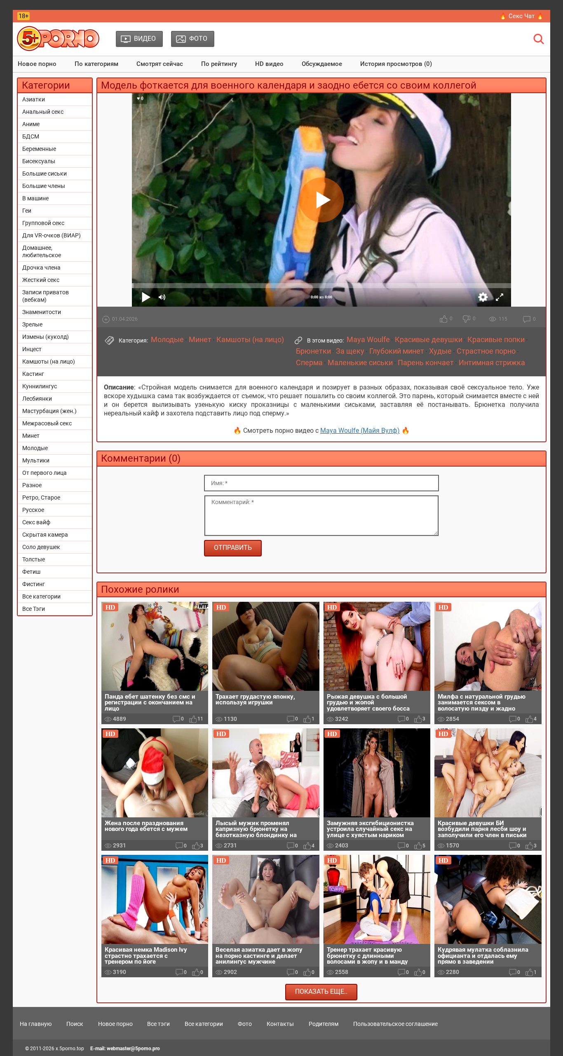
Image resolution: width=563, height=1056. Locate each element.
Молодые (35, 448)
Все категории (41, 596)
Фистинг (33, 584)
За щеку (350, 351)
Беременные (39, 148)
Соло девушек (41, 547)
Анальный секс (42, 111)
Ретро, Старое (41, 497)
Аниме (31, 124)
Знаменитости (41, 312)
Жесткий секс (40, 280)
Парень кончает (426, 363)
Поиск (74, 1024)
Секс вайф (36, 522)
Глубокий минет (396, 351)
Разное (32, 485)
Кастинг (33, 374)
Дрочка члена (41, 267)
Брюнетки (313, 351)
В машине (35, 198)
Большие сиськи (44, 173)
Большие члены (43, 186)
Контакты (280, 1024)
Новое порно (37, 64)
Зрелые (32, 324)
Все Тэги (33, 608)
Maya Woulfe (368, 340)
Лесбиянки (37, 398)
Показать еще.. (321, 991)
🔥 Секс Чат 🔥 (521, 16)
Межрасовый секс (47, 423)
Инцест (32, 349)
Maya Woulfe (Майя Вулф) (360, 430)
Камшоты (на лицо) (48, 361)
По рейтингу (219, 64)
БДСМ (30, 136)
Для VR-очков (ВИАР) (51, 235)
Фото (245, 1024)
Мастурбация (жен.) (49, 411)
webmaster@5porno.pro (133, 1048)
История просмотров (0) (396, 64)
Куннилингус (39, 386)
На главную (36, 1024)
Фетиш (31, 571)
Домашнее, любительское (41, 251)
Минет (31, 435)
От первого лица (44, 472)
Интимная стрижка (492, 363)
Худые (440, 351)
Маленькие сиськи (360, 363)
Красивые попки (496, 340)
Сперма (309, 363)
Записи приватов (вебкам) (45, 296)
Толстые (33, 559)
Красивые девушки (428, 340)
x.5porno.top (70, 1048)
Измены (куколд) (45, 336)
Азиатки (33, 99)
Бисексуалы (38, 161)
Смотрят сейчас (159, 64)
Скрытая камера (45, 534)
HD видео (269, 64)
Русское (33, 510)
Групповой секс (43, 223)
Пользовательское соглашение (395, 1024)
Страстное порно (486, 351)
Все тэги (158, 1024)
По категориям (96, 64)
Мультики (35, 460)
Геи (26, 210)
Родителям (323, 1024)
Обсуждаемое (322, 64)
